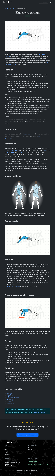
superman (10, 396)
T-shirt (6, 452)
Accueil (6, 8)
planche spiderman (13, 398)
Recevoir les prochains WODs (27, 435)
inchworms (10, 404)
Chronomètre (8, 461)
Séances (30, 448)
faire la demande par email (39, 412)
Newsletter (34, 461)
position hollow (9, 152)
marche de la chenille (13, 286)
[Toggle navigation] (50, 2)
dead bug (10, 400)
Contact (7, 454)
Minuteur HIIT (8, 466)
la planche (15, 150)
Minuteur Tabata (9, 464)
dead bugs (45, 150)
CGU (6, 456)
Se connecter (43, 2)
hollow (9, 402)
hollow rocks (22, 152)
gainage (9, 394)
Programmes (31, 449)
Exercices (12, 8)
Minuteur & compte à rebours (12, 462)
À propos (7, 451)
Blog (6, 449)
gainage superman (27, 134)
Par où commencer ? (10, 448)
